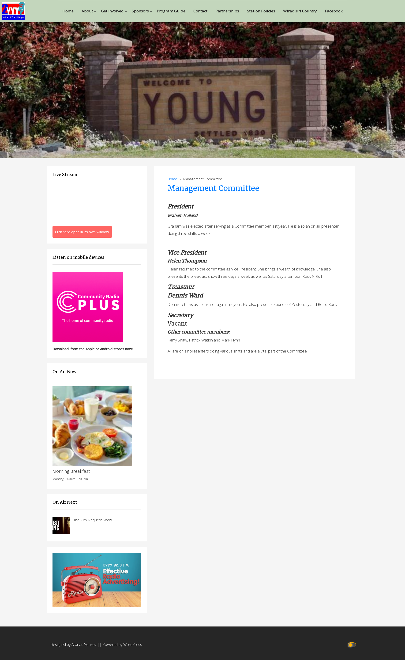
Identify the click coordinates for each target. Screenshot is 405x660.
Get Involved (112, 11)
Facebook (334, 11)
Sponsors (140, 11)
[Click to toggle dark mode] (352, 644)
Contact (200, 11)
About (87, 11)
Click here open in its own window (82, 231)
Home (68, 11)
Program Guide (171, 11)
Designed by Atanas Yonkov (73, 644)
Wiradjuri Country (300, 11)
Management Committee (213, 188)
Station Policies (261, 11)
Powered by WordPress (122, 644)
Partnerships (227, 11)
